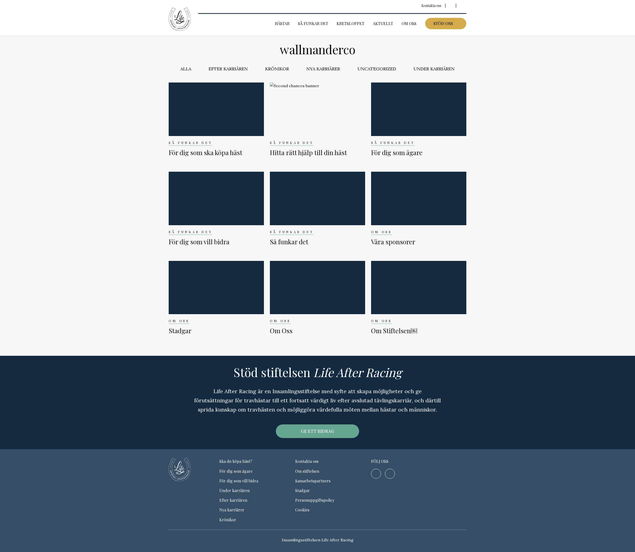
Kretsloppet (350, 23)
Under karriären (434, 69)
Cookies (302, 509)
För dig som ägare (236, 471)
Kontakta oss (431, 5)
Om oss (409, 23)
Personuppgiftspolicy (314, 500)
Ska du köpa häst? (235, 461)
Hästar (282, 23)
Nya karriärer (323, 69)
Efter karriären (228, 69)
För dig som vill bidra (238, 480)
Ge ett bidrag (317, 431)
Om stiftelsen (307, 471)
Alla (185, 69)
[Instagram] (461, 5)
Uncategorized (376, 69)
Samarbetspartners (312, 480)
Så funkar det (313, 23)
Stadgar (302, 490)
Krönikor (277, 69)
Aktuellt (383, 23)
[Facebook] (450, 5)
